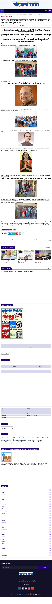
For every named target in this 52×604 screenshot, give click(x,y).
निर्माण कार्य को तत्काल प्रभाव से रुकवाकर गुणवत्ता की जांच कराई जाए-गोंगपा (25, 260)
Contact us (23, 593)
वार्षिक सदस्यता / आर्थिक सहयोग (32, 415)
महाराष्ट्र (26, 536)
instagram (15, 371)
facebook (15, 366)
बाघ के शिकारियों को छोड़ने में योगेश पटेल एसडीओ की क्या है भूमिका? (8, 260)
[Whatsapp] (14, 233)
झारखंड (26, 513)
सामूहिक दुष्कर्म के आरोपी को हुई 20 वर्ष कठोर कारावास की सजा (42, 260)
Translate (11, 428)
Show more (48, 247)
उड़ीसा (26, 499)
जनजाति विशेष (29, 411)
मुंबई (26, 539)
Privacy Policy (31, 593)
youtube (40, 371)
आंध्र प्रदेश (26, 494)
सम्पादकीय (4, 415)
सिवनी (5, 14)
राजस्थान (26, 541)
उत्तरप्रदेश (26, 501)
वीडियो (26, 546)
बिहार (26, 527)
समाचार (7, 16)
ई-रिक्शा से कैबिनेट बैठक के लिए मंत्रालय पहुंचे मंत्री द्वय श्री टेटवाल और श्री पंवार (15, 441)
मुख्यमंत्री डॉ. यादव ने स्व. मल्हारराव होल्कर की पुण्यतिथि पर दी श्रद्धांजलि (13, 443)
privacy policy (30, 347)
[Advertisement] (26, 388)
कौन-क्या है (4, 417)
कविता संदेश (26, 504)
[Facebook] (9, 233)
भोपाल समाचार (26, 529)
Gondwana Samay (21, 594)
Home (2, 14)
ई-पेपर (28, 413)
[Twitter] (11, 233)
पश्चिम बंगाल (26, 522)
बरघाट (26, 525)
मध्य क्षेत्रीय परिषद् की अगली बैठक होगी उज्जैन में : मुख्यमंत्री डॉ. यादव (13, 439)
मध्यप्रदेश (3, 16)
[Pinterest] (17, 233)
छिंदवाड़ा (26, 508)
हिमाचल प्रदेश (26, 555)
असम (26, 492)
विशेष (26, 543)
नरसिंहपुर (26, 520)
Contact (3, 347)
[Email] (20, 233)
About (28, 344)
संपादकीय (26, 548)
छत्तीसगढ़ (26, 506)
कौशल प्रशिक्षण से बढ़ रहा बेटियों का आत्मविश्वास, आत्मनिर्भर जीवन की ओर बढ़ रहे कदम (16, 440)
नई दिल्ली (26, 518)
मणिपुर (26, 532)
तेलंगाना (26, 515)
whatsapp (40, 366)
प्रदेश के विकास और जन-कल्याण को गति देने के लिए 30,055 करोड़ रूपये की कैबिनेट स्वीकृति (17, 437)
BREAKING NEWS (26, 490)
